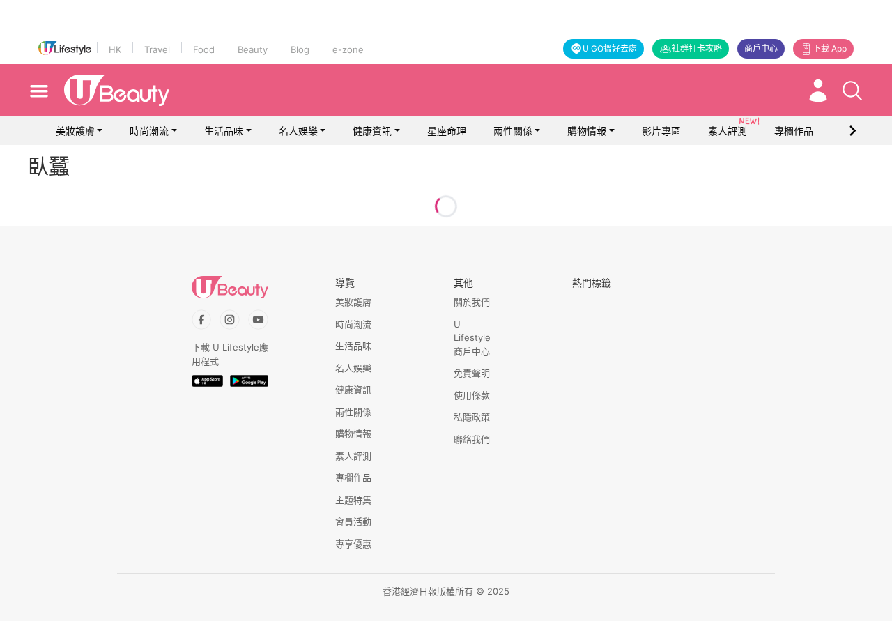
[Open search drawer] (852, 90)
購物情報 (586, 131)
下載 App (830, 48)
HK (115, 49)
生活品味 (223, 131)
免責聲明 (472, 372)
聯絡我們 (472, 439)
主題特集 (353, 499)
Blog (300, 49)
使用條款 (472, 395)
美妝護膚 (75, 131)
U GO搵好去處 (610, 48)
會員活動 (353, 521)
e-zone (348, 49)
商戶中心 (761, 48)
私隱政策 (472, 416)
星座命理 (446, 131)
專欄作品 (353, 477)
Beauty (253, 49)
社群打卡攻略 (697, 48)
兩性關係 (512, 131)
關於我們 (472, 301)
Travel (157, 49)
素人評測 (353, 455)
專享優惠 (353, 543)
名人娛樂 (298, 131)
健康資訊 (372, 131)
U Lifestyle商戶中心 (472, 338)
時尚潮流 (149, 131)
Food (204, 49)
